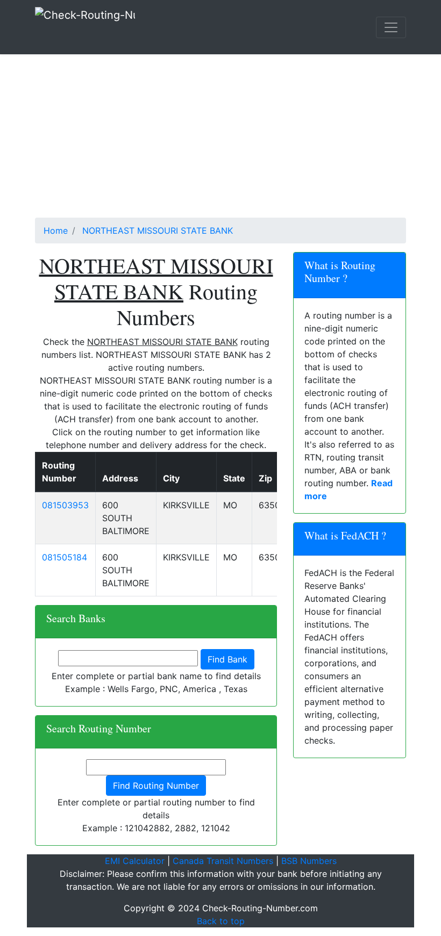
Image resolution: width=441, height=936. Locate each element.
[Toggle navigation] (391, 27)
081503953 (65, 505)
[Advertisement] (220, 142)
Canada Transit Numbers (223, 860)
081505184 (64, 557)
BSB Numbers (309, 860)
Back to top (221, 921)
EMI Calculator (135, 860)
